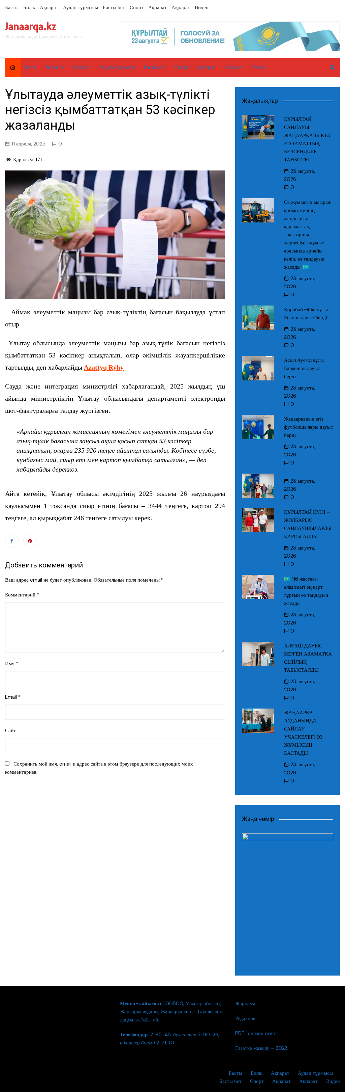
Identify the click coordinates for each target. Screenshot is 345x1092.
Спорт (137, 7)
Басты (12, 7)
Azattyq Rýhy (104, 367)
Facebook (12, 541)
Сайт (10, 730)
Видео (202, 7)
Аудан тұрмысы (80, 7)
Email (13, 697)
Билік (29, 7)
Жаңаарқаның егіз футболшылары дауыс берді (308, 427)
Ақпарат (49, 7)
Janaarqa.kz (30, 26)
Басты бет (114, 7)
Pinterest (30, 541)
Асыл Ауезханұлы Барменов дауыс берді (304, 368)
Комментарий (22, 594)
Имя (11, 663)
